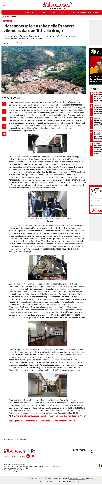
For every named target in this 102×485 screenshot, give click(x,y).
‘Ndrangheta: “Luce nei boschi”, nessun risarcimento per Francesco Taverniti (42, 420)
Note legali (64, 478)
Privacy (49, 478)
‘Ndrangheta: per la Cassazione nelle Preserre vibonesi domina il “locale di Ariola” (51, 416)
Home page (6, 16)
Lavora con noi (89, 478)
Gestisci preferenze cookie (76, 478)
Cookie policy (56, 478)
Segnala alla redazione (40, 478)
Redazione (30, 478)
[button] (4, 104)
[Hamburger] (2, 5)
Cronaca (13, 16)
